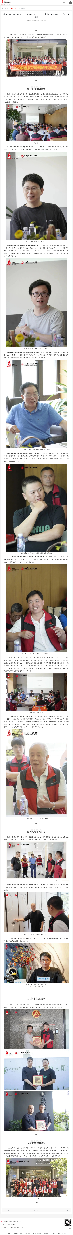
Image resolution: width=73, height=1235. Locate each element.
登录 (64, 3)
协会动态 (13, 8)
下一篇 (66, 1210)
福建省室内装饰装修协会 (26, 1233)
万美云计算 (62, 1233)
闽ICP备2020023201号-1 (45, 1233)
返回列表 (36, 1210)
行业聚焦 (5, 8)
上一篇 (7, 1210)
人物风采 (22, 8)
